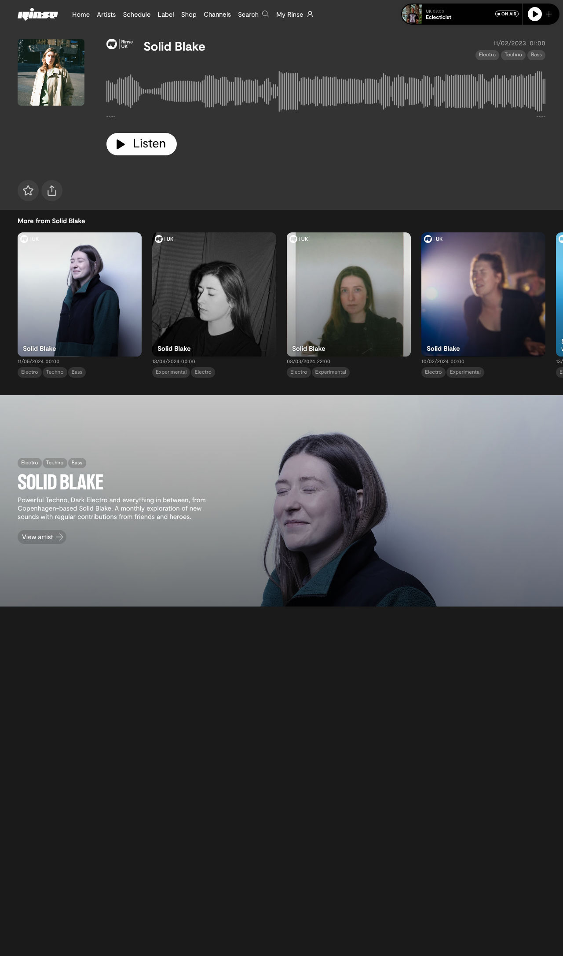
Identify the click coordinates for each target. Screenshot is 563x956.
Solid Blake (174, 45)
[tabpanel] (325, 93)
